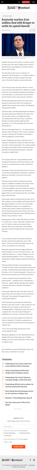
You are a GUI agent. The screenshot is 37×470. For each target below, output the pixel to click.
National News (7, 16)
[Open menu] (2, 2)
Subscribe (26, 2)
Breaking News (25, 433)
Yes (6, 442)
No (11, 442)
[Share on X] (34, 30)
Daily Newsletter (10, 433)
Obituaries (8, 435)
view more (18, 409)
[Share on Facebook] (30, 30)
